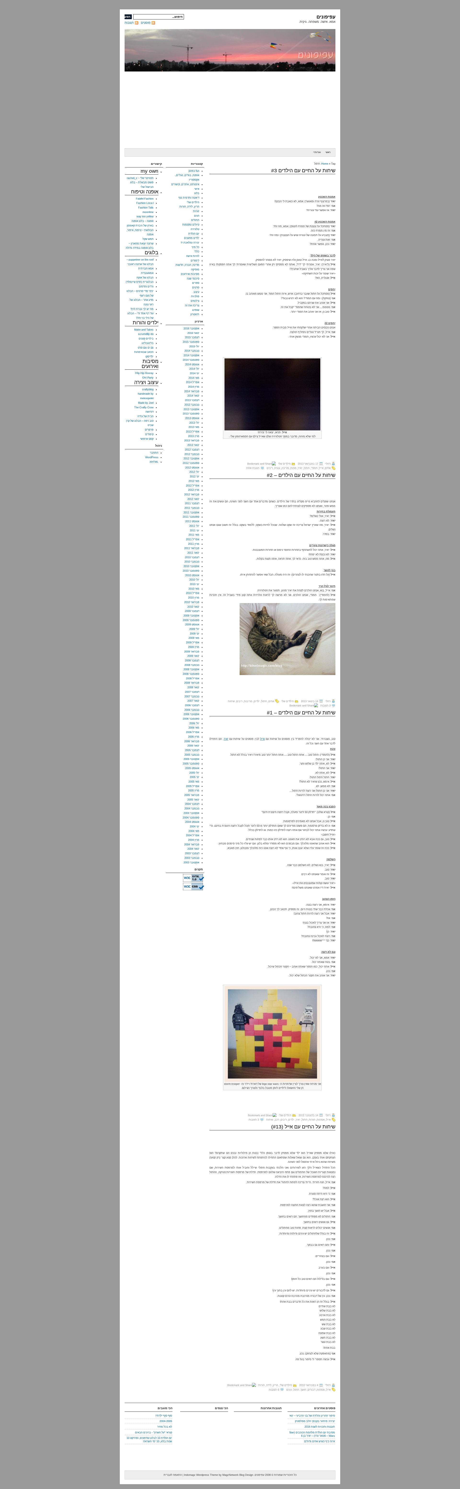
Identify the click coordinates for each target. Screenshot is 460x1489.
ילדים (257, 701)
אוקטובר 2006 (191, 714)
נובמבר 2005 (191, 754)
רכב (277, 1119)
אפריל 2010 (192, 593)
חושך (303, 1389)
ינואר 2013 (193, 445)
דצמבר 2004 (192, 803)
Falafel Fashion (145, 198)
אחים (328, 468)
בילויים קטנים (146, 338)
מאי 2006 (194, 727)
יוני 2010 (194, 584)
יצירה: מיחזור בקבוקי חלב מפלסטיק (315, 1421)
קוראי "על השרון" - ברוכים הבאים (153, 1432)
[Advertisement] (230, 109)
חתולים (195, 220)
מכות (293, 468)
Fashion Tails (146, 207)
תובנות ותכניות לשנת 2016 (320, 1426)
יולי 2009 (194, 629)
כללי (196, 251)
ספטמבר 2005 (191, 763)
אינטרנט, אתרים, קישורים (185, 184)
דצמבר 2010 (192, 557)
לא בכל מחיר (164, 1426)
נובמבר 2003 (191, 857)
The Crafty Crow (144, 407)
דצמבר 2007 (192, 691)
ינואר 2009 (193, 655)
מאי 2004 (194, 831)
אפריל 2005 (192, 786)
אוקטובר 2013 (191, 409)
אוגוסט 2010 (192, 575)
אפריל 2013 (192, 431)
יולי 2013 (194, 422)
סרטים (195, 287)
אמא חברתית (146, 268)
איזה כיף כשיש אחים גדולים (319, 1441)
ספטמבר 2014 (191, 359)
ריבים (270, 468)
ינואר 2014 (193, 395)
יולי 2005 (194, 772)
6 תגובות (274, 1389)
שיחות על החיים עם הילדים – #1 (301, 712)
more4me (148, 212)
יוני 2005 (194, 777)
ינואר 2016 (193, 333)
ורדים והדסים (146, 286)
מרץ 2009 (193, 647)
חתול (307, 468)
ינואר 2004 (193, 848)
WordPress (151, 457)
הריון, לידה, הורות (268, 1385)
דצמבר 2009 (192, 611)
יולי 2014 (194, 368)
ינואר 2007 (193, 700)
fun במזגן (194, 170)
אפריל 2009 (192, 642)
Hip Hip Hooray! (144, 373)
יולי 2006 (194, 723)
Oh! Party (148, 377)
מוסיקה (195, 269)
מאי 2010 (194, 588)
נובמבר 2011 (191, 507)
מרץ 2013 (193, 436)
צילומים (195, 300)
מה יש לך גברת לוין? (142, 309)
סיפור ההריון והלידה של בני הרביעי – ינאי (312, 1415)
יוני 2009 (194, 633)
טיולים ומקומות (190, 224)
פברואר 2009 (191, 651)
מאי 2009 (194, 637)
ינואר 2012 (193, 499)
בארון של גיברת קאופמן (140, 225)
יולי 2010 (194, 579)
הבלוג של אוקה (145, 277)
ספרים (195, 282)
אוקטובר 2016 (191, 328)
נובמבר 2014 (191, 350)
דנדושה (149, 411)
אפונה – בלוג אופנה (143, 220)
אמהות (321, 1119)
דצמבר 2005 (192, 750)
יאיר (300, 468)
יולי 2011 (194, 525)
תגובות (129, 22)
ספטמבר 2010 (191, 570)
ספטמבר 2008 (191, 673)
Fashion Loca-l (145, 203)
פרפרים (149, 429)
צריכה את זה (192, 305)
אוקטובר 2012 (191, 458)
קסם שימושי (147, 438)
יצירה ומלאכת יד (190, 242)
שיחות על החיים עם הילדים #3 (303, 170)
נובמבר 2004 (191, 808)
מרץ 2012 (193, 489)
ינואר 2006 (193, 745)
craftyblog (148, 389)
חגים (196, 215)
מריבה (285, 468)
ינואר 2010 (193, 606)
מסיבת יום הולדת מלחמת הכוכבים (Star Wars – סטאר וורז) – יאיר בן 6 (312, 1434)
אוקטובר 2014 (191, 355)
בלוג (196, 193)
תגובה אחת (252, 468)
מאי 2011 (194, 534)
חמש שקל (148, 238)
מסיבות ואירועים (190, 274)
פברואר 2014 (191, 391)
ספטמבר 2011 (191, 516)
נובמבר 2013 (191, 404)
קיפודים (149, 434)
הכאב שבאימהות (144, 351)
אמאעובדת (147, 273)
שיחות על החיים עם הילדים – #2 (301, 475)
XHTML (154, 461)
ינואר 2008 (193, 687)
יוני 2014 (194, 373)
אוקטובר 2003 (191, 862)
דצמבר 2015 (192, 337)
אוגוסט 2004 (192, 821)
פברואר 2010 (191, 602)
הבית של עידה (146, 416)
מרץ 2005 (193, 790)
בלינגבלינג (148, 343)
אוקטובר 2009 (191, 615)
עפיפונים (325, 16)
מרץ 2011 (193, 543)
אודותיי (317, 152)
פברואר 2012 (191, 494)
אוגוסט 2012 (192, 467)
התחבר (154, 452)
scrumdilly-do (146, 333)
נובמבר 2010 (191, 561)
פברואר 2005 (191, 795)
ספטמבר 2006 (191, 718)
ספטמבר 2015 (191, 341)
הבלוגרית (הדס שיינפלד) (140, 281)
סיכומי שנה (193, 278)
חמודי (314, 468)
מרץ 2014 (193, 386)
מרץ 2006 (193, 736)
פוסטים (145, 22)
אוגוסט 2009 (192, 624)
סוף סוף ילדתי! (163, 1415)
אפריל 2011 (192, 539)
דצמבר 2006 (192, 705)
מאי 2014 (194, 377)
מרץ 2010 (193, 597)
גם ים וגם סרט (146, 347)
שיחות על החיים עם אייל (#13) (303, 1126)
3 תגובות (325, 705)
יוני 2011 (194, 530)
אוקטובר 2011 (191, 512)
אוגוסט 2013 (192, 418)
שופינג (195, 309)
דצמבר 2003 (192, 853)
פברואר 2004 (191, 844)
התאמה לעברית (173, 1474)
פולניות (195, 296)
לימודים (195, 260)
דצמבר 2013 (192, 400)
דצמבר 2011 (192, 503)
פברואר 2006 (191, 741)
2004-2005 (166, 1421)
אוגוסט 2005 (192, 768)
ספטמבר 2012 (191, 463)
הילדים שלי (284, 463)
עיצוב (196, 292)
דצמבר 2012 (192, 449)
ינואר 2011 (193, 552)
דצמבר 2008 (192, 660)
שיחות (231, 701)
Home (324, 163)
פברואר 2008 (191, 682)
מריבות (248, 701)
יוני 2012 (194, 476)
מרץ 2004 (193, 839)
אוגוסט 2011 (192, 521)
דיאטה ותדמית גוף (188, 197)
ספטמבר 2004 (191, 817)
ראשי (327, 152)
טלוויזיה (195, 229)
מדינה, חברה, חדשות (187, 264)
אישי (196, 188)
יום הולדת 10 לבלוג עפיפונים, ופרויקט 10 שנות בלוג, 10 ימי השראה (149, 1439)
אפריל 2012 (192, 485)
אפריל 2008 (192, 678)
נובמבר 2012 (191, 454)
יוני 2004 (194, 826)
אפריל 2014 (192, 382)
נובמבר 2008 (191, 665)
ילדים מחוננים (191, 238)
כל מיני (195, 247)
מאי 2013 (194, 427)
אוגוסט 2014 (192, 364)
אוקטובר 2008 (191, 669)
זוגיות (196, 211)
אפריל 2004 (192, 835)
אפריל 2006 (192, 732)
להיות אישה (192, 256)
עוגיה (277, 468)
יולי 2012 (194, 471)
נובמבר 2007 (191, 696)
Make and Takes (144, 329)
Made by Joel (146, 402)
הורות (312, 1119)
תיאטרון (194, 314)
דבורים (311, 1389)
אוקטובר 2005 (191, 759)
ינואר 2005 (193, 799)
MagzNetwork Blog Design (237, 1474)
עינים (289, 1389)
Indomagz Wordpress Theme (201, 1474)
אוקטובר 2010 (191, 566)
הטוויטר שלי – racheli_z (140, 178)
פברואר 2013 (191, 440)
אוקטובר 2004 (191, 813)
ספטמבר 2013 (191, 413)
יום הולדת (193, 233)
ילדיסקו (149, 356)
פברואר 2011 (191, 548)
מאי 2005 (194, 781)
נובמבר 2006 (191, 709)
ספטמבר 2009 (191, 620)
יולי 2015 (194, 346)
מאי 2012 (194, 481)
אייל (321, 468)
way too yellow (145, 216)
